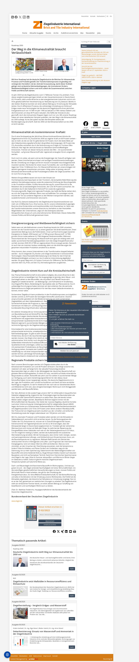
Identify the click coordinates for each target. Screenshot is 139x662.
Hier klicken (72, 345)
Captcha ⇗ (80, 346)
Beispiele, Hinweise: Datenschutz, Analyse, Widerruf (68, 357)
